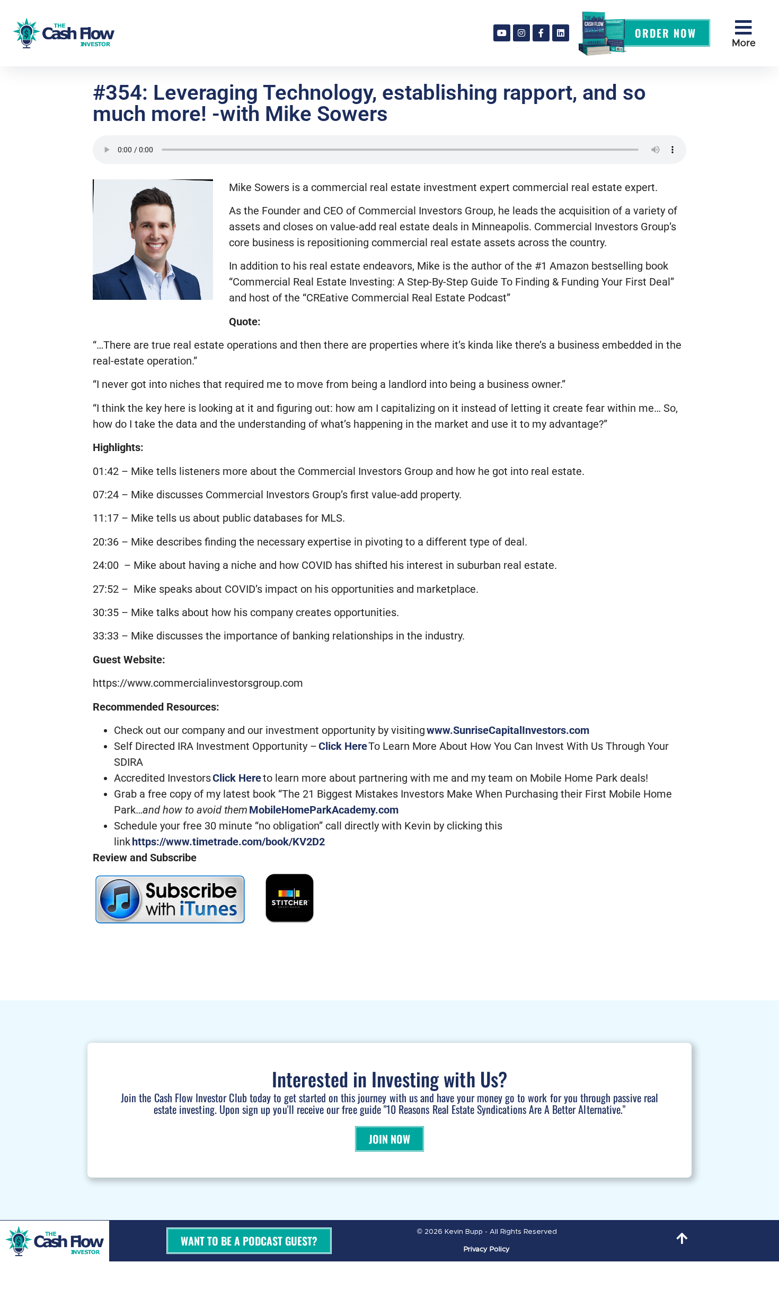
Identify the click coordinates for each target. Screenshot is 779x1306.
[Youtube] (501, 32)
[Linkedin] (560, 32)
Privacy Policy (487, 1249)
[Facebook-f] (541, 32)
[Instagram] (521, 32)
